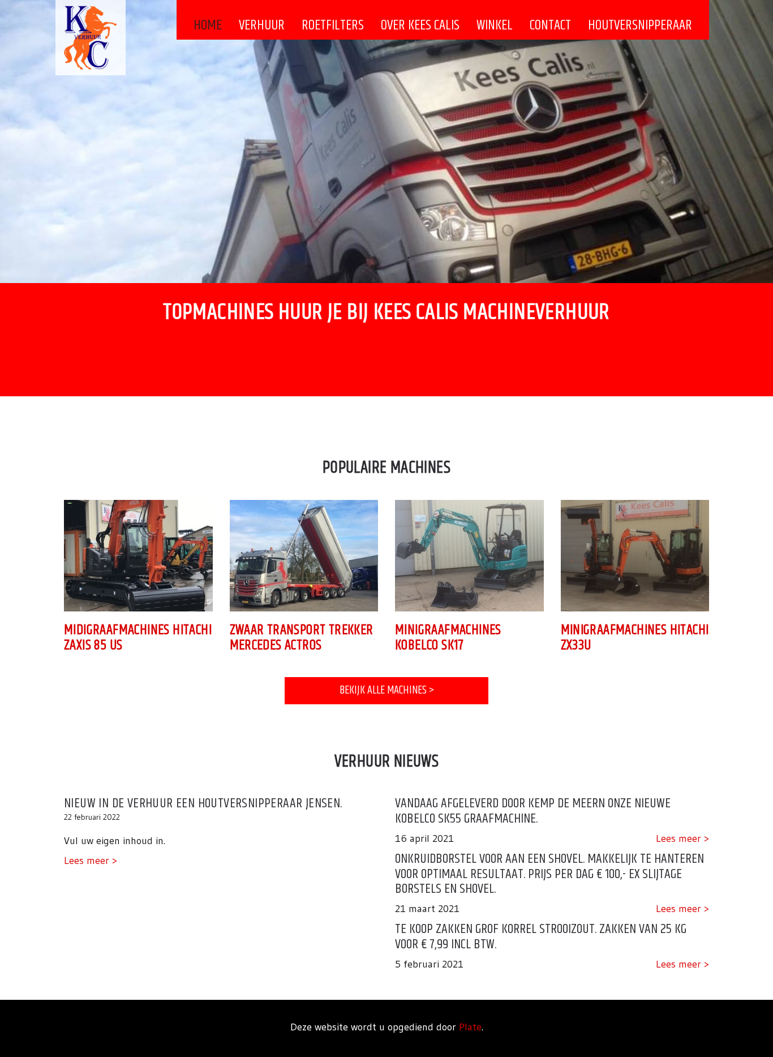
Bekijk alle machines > (387, 690)
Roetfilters (333, 25)
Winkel (494, 25)
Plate (470, 1027)
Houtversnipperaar (640, 25)
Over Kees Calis (420, 25)
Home (208, 25)
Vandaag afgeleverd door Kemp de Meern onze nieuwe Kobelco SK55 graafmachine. (533, 810)
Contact (550, 25)
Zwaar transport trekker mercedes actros (301, 638)
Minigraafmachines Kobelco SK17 (448, 638)
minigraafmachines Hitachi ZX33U (635, 638)
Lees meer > (90, 860)
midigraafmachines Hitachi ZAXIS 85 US (138, 638)
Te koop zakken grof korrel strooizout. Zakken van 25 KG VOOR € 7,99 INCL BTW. (540, 936)
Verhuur (262, 25)
